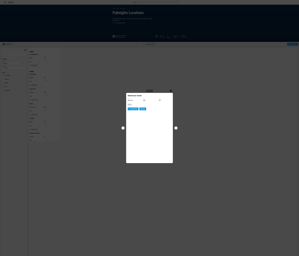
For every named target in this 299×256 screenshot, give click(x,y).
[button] (123, 128)
